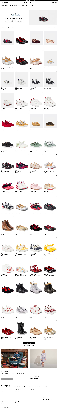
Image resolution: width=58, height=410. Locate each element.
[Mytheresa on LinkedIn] (43, 399)
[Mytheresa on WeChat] (53, 399)
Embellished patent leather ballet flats (49, 275)
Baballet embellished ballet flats (5, 171)
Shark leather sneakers (4, 109)
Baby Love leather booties (4, 275)
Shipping (2, 402)
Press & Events (17, 401)
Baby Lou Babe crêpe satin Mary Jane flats (7, 192)
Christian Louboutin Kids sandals (33, 386)
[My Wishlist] (54, 5)
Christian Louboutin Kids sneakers (13, 386)
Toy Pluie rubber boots (18, 337)
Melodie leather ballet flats (33, 337)
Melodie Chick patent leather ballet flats (6, 337)
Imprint (30, 400)
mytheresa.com (10, 407)
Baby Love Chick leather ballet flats (48, 337)
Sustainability (17, 400)
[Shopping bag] (56, 5)
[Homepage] (29, 2)
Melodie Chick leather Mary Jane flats (35, 192)
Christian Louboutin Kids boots (43, 386)
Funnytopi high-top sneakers (47, 88)
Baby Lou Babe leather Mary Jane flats (49, 171)
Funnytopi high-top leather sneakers (49, 109)
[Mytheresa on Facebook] (45, 399)
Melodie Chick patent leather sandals (35, 275)
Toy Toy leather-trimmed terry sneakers (20, 254)
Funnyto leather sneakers (4, 88)
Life (9, 2)
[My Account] (53, 5)
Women (2, 2)
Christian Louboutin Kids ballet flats (24, 386)
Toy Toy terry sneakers (33, 254)
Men (5, 2)
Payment (2, 401)
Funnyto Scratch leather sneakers (19, 109)
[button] (51, 5)
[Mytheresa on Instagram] (48, 399)
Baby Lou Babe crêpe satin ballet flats (49, 254)
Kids (7, 2)
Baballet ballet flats (18, 171)
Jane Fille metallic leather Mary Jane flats (49, 192)
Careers (16, 402)
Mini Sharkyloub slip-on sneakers (19, 192)
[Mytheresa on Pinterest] (46, 399)
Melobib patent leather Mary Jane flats (20, 275)
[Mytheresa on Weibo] (51, 399)
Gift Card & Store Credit (4, 400)
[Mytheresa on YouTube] (50, 399)
